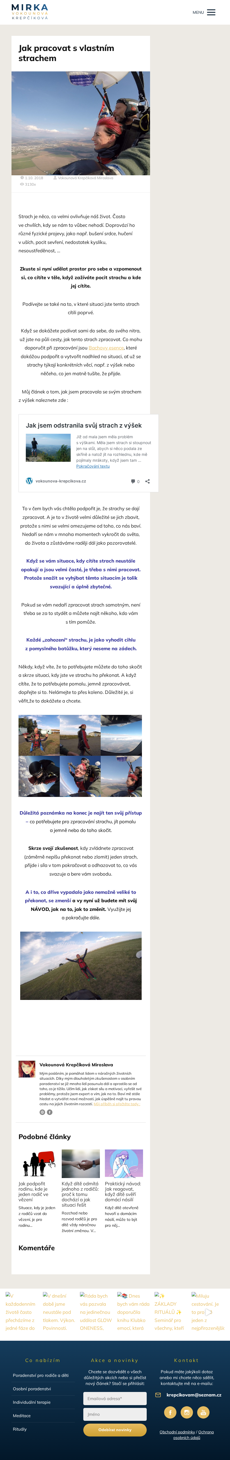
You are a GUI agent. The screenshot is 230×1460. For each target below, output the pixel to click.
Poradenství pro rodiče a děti (41, 1375)
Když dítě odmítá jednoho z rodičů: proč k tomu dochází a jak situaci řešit (80, 1194)
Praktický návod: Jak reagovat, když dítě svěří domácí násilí (123, 1191)
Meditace (22, 1415)
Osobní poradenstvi (32, 1388)
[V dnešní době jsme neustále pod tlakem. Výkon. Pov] (59, 1312)
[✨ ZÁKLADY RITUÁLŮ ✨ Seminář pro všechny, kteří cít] (171, 1312)
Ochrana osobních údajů (193, 1434)
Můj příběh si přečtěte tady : (117, 1104)
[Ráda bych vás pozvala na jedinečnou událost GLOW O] (96, 1312)
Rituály (20, 1429)
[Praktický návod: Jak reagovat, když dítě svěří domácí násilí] (124, 1163)
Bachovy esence (106, 348)
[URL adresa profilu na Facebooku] (49, 1112)
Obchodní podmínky (177, 1432)
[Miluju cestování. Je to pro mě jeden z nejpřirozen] (208, 1312)
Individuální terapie (31, 1402)
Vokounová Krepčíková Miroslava (85, 178)
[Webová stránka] (42, 1112)
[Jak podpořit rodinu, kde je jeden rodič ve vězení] (38, 1163)
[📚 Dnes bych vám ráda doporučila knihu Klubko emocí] (133, 1312)
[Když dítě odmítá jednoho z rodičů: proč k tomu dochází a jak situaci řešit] (81, 1163)
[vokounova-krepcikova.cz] (30, 12)
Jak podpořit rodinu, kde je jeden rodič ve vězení (33, 1191)
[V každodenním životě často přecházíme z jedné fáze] (22, 1312)
